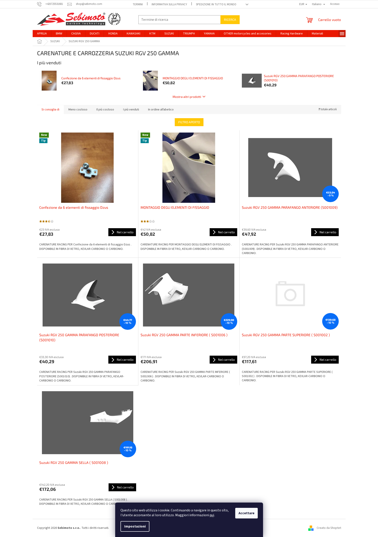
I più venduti (131, 109)
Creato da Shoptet (329, 528)
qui (212, 515)
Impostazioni (135, 526)
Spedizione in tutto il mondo (216, 4)
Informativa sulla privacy (169, 4)
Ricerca (230, 19)
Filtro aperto (189, 122)
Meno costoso (77, 109)
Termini (138, 4)
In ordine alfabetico (161, 109)
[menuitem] (42, 33)
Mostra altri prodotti (187, 97)
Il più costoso (105, 109)
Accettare (246, 513)
